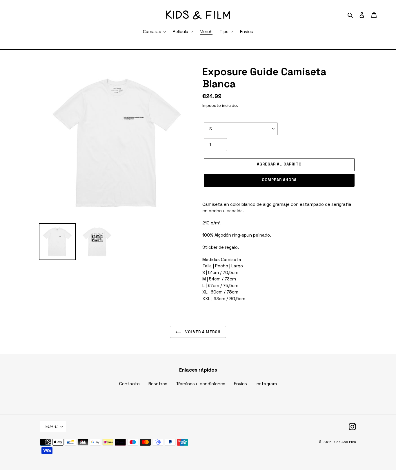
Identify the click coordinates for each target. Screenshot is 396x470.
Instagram (266, 383)
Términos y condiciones (200, 383)
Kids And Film (344, 442)
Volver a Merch (202, 331)
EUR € (52, 426)
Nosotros (157, 383)
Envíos (240, 383)
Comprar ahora (279, 179)
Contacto (129, 383)
